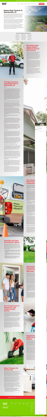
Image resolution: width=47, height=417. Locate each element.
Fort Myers (32, 403)
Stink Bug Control (29, 35)
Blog (26, 404)
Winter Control (29, 39)
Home (15, 403)
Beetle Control (17, 36)
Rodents (23, 402)
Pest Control (15, 402)
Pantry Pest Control (23, 36)
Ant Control (17, 34)
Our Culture (12, 403)
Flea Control (17, 38)
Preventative (20, 404)
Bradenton (32, 406)
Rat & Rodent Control (23, 37)
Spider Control (29, 34)
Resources (27, 402)
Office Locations (33, 402)
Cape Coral (32, 404)
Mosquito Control (23, 35)
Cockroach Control (17, 37)
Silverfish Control (23, 39)
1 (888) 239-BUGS (42, 2)
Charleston (32, 407)
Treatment (20, 403)
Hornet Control (17, 39)
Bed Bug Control (17, 35)
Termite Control (29, 36)
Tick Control (29, 37)
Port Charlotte (32, 408)
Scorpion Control (23, 38)
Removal (23, 403)
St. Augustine (32, 411)
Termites (20, 402)
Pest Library (27, 403)
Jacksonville (32, 409)
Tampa (31, 410)
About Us (12, 402)
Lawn (15, 404)
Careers (12, 404)
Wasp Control (29, 38)
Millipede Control (23, 34)
